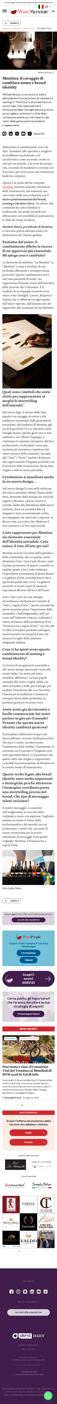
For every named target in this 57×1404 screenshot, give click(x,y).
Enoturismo (10, 1038)
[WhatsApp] (17, 134)
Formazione (28, 953)
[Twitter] (25, 1292)
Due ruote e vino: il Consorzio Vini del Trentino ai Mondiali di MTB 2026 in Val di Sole (27, 1070)
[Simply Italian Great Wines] (15, 1185)
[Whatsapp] (48, 1395)
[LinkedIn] (11, 134)
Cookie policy (17, 1394)
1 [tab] (22, 1105)
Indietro (14, 23)
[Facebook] (4, 134)
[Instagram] (18, 1292)
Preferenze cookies (34, 1394)
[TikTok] (46, 1292)
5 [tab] (34, 1105)
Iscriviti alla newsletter (28, 919)
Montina (7, 187)
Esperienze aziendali (29, 1038)
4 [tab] (31, 1105)
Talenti (28, 960)
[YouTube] (39, 1292)
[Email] (23, 134)
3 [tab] (28, 1105)
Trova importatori (29, 1014)
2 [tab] (25, 1105)
